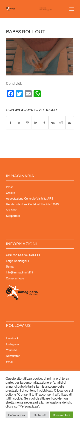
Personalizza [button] (16, 415)
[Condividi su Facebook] (10, 122)
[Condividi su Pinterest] (27, 122)
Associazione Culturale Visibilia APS (29, 198)
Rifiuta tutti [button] (39, 415)
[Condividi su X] (19, 122)
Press (10, 187)
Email (9, 362)
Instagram (12, 344)
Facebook (12, 338)
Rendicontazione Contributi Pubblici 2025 (32, 204)
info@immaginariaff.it (19, 272)
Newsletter (13, 356)
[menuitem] (71, 9)
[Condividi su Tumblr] (44, 122)
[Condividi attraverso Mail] (70, 122)
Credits (10, 192)
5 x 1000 (11, 210)
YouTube (11, 350)
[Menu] (71, 9)
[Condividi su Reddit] (61, 122)
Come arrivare (15, 278)
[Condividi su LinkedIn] (36, 122)
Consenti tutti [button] (61, 415)
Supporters (13, 215)
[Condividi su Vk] (53, 122)
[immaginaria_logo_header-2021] (33, 9)
